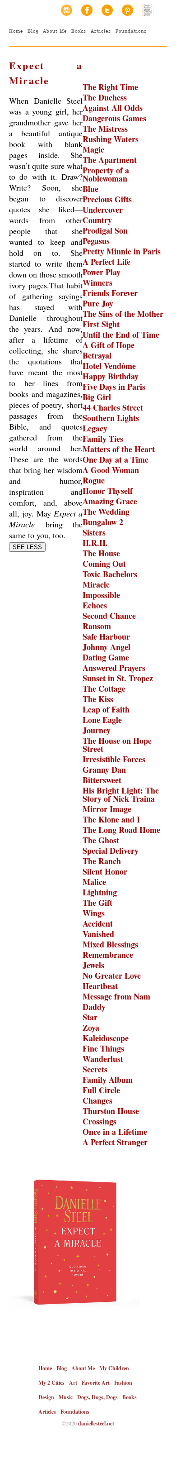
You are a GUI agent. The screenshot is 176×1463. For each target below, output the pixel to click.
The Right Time (110, 87)
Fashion (123, 1383)
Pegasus (96, 241)
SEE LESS (27, 547)
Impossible (101, 595)
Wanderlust (103, 1059)
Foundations (131, 31)
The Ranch (102, 861)
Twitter (107, 10)
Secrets (95, 1069)
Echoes (95, 605)
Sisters (94, 532)
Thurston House (111, 1111)
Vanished (98, 934)
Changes (97, 1100)
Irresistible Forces (114, 759)
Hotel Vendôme (109, 366)
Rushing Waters (111, 139)
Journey (97, 730)
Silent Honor (105, 871)
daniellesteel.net (96, 1423)
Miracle (96, 584)
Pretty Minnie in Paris (122, 251)
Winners (97, 282)
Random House (147, 10)
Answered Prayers (114, 668)
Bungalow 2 (103, 522)
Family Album (108, 1079)
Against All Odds (113, 108)
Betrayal (97, 355)
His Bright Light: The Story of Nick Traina (121, 794)
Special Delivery (111, 850)
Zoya (91, 1027)
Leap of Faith (106, 709)
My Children (114, 1368)
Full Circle (101, 1090)
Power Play (101, 272)
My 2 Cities (51, 1383)
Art (73, 1383)
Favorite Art (96, 1383)
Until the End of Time (121, 334)
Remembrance (108, 955)
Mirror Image (107, 809)
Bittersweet (102, 780)
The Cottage (104, 688)
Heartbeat (100, 986)
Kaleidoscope (106, 1038)
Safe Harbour (106, 636)
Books (78, 31)
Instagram (66, 10)
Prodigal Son (105, 230)
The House (101, 553)
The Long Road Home (121, 830)
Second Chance (109, 616)
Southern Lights (111, 418)
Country (97, 220)
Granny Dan (104, 769)
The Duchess (105, 97)
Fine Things (103, 1048)
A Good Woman (111, 470)
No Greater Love (112, 975)
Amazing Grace (110, 501)
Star (90, 1017)
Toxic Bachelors (110, 574)
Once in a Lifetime (115, 1132)
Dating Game (106, 657)
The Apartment (110, 160)
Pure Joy (98, 303)
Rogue (94, 480)
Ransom (97, 626)
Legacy (95, 428)
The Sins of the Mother (123, 314)
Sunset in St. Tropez (118, 678)
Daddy (94, 1007)
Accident (98, 923)
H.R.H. (95, 543)
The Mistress (105, 128)
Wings (94, 913)
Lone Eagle (102, 720)
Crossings (99, 1121)
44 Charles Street (113, 407)
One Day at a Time (115, 459)
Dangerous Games (114, 118)
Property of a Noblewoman (106, 174)
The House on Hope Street (117, 745)
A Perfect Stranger (115, 1142)
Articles (101, 31)
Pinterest (127, 10)
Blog (33, 31)
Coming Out (104, 563)
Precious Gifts (107, 199)
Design (46, 1397)
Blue (90, 189)
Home (16, 31)
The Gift (97, 902)
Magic (93, 149)
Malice (94, 882)
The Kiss (98, 699)
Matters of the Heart (119, 449)
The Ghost (101, 840)
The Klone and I (111, 819)
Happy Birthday (111, 376)
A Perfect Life (106, 262)
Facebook (87, 10)
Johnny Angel (106, 647)
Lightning (100, 892)
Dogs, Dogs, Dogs (97, 1397)
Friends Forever (110, 293)
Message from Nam (116, 996)
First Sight (101, 324)
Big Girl (97, 397)
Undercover (103, 209)
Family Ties (103, 439)
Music (66, 1397)
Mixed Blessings (110, 944)
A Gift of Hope (108, 345)
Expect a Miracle (46, 73)
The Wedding (106, 511)
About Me (55, 31)
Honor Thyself (108, 491)
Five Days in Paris (114, 386)
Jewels (93, 965)
